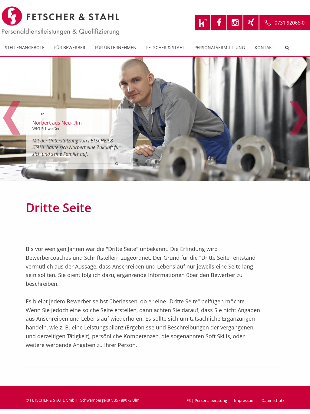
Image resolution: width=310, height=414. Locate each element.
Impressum (244, 400)
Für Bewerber (69, 47)
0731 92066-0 (290, 22)
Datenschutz (273, 400)
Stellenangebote (25, 47)
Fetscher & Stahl (165, 47)
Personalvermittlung (219, 47)
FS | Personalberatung (206, 400)
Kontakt (264, 47)
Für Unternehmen (116, 47)
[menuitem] (24, 49)
